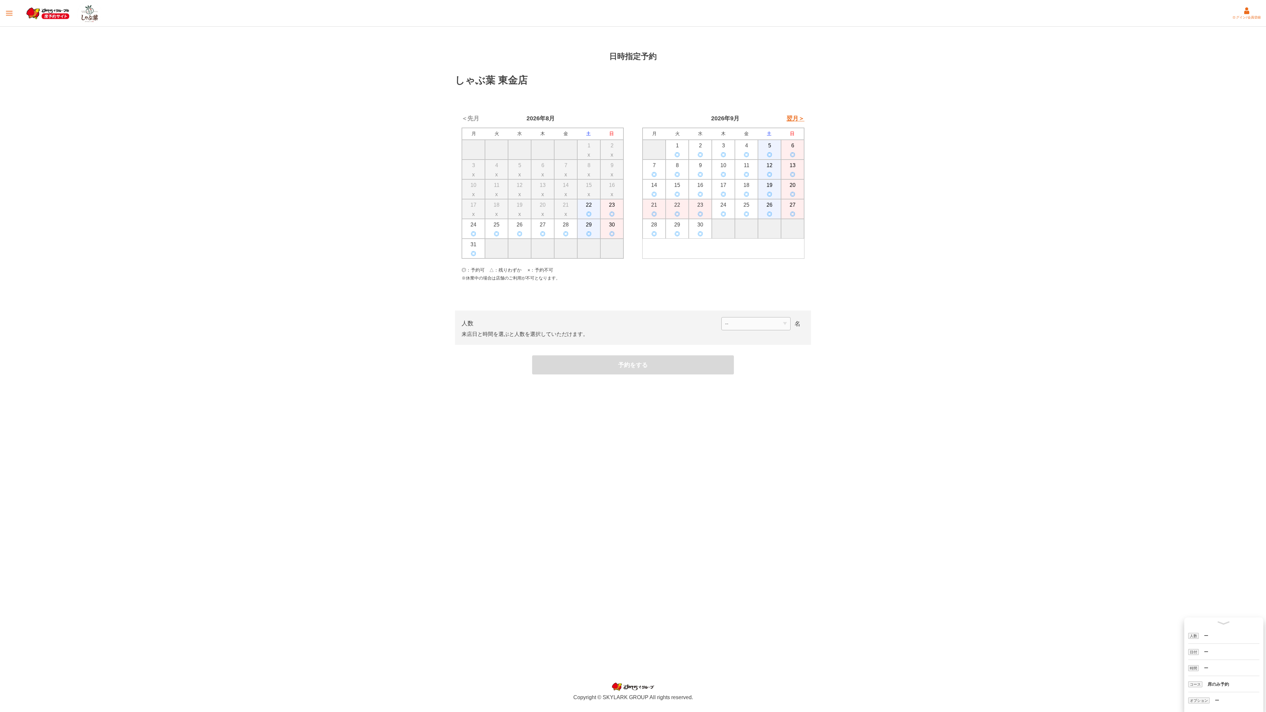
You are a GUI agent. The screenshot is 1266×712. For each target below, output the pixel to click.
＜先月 (470, 118)
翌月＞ (795, 118)
